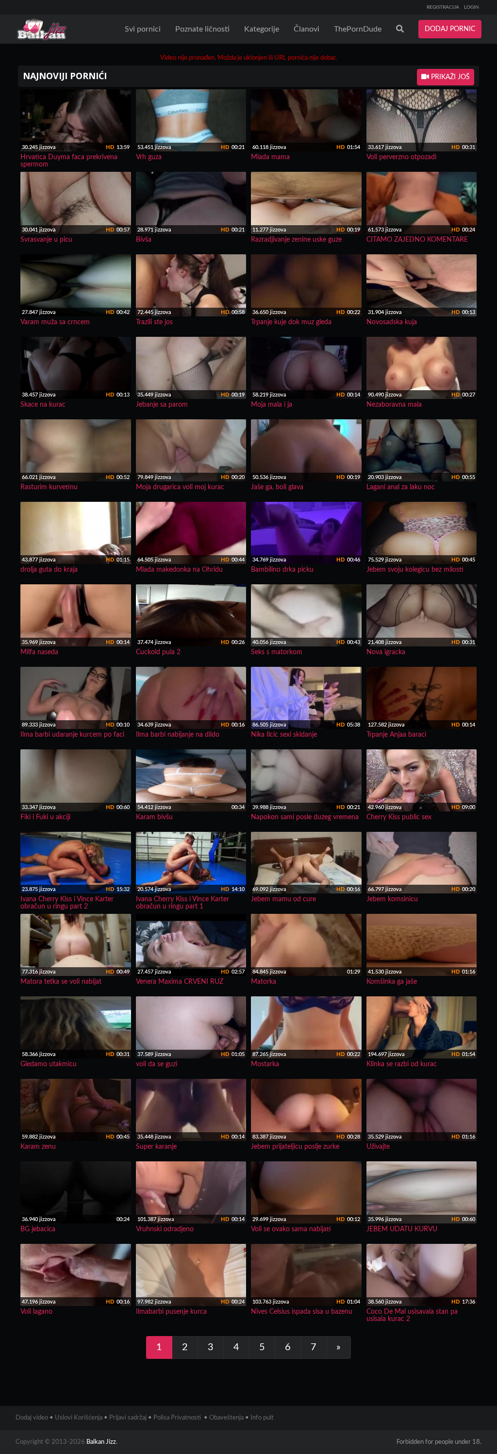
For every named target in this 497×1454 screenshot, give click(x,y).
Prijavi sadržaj (128, 1418)
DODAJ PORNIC (450, 29)
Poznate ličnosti (202, 29)
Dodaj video (32, 1418)
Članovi (306, 29)
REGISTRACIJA (443, 7)
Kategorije (261, 29)
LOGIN (471, 7)
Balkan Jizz (101, 1442)
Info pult (262, 1418)
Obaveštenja (226, 1418)
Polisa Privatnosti (177, 1418)
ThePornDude (357, 29)
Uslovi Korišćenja (78, 1418)
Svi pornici (143, 29)
